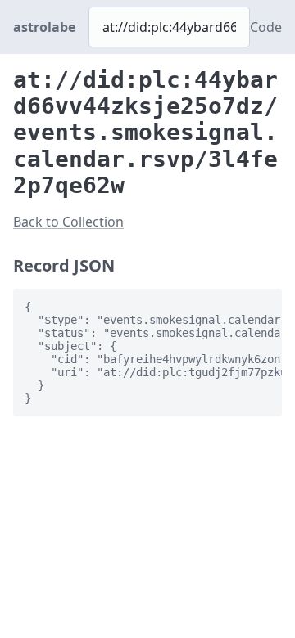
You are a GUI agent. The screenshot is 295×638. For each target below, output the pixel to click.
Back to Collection (68, 222)
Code (266, 27)
